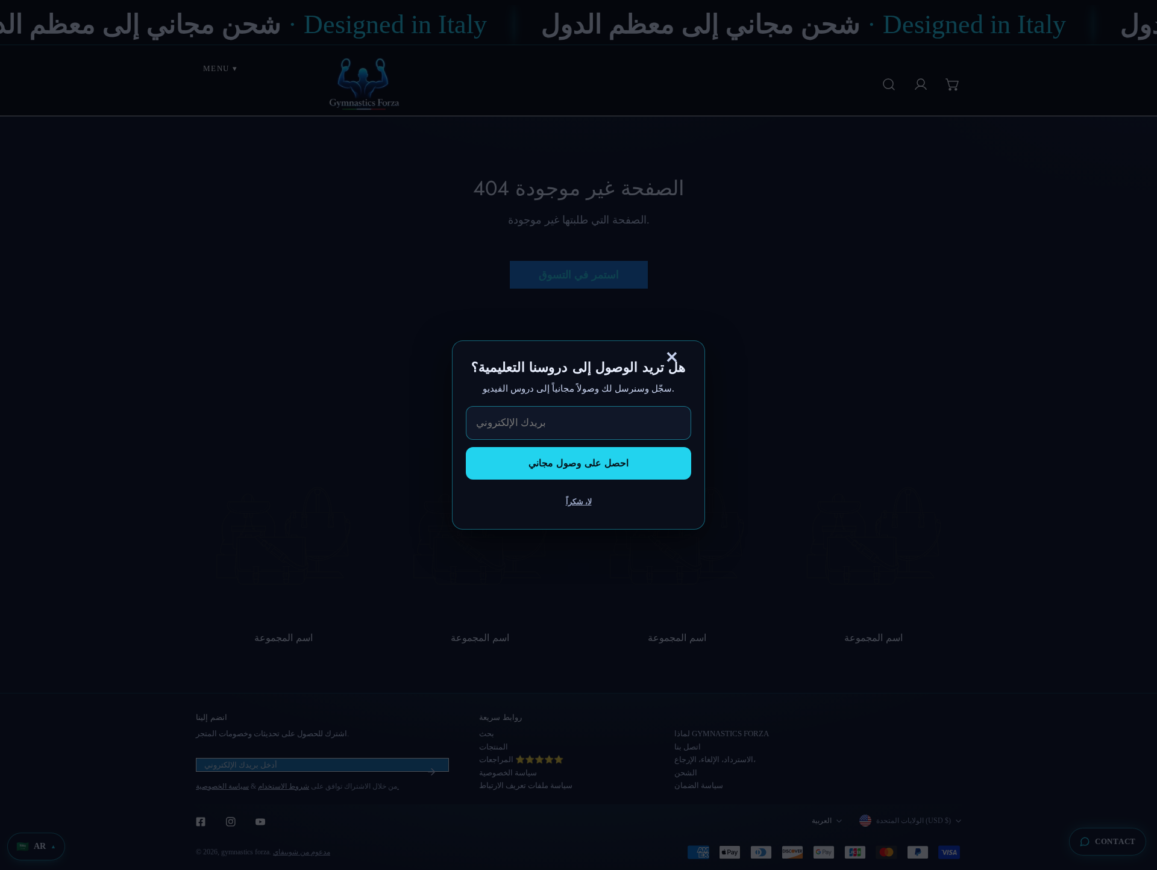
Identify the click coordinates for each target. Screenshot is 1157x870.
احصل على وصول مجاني (578, 463)
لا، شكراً (579, 501)
